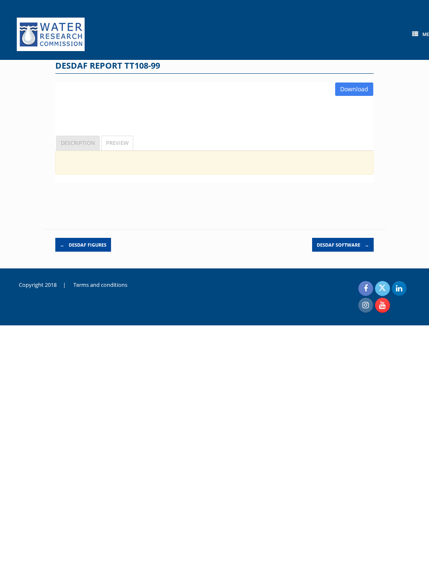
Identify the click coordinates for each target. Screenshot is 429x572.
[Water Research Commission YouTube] (382, 305)
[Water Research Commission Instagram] (365, 305)
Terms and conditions (100, 285)
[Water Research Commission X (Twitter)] (382, 288)
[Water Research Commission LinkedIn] (399, 288)
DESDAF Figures (83, 245)
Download (354, 89)
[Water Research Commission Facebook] (365, 288)
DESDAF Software (343, 245)
